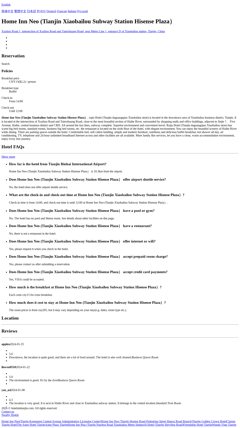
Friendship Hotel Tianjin (197, 424)
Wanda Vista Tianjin (224, 424)
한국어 (41, 11)
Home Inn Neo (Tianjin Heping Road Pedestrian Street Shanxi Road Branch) (146, 421)
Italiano (72, 11)
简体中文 (8, 11)
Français (62, 11)
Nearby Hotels (10, 415)
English (6, 4)
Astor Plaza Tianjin (56, 424)
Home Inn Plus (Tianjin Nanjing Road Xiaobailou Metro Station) (106, 424)
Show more (8, 156)
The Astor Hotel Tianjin (31, 424)
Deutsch (51, 11)
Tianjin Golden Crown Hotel (209, 421)
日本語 (31, 11)
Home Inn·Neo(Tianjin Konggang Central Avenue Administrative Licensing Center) (51, 421)
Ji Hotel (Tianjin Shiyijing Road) (164, 424)
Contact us (8, 411)
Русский (82, 11)
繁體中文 (20, 11)
